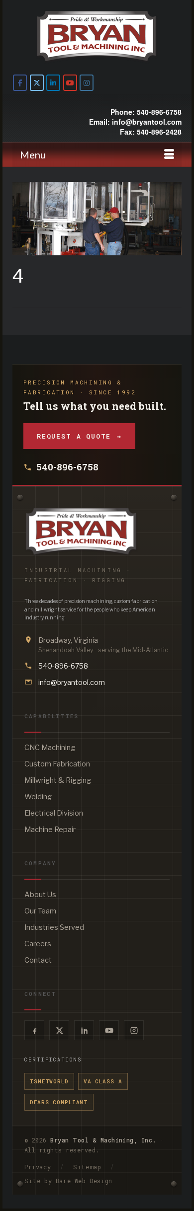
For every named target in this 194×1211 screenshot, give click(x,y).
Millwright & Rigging (57, 780)
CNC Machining (49, 747)
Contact (38, 960)
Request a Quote (79, 436)
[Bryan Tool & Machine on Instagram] (87, 83)
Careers (37, 943)
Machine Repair (50, 829)
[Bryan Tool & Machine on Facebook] (20, 83)
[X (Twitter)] (59, 1030)
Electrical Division (53, 813)
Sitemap (87, 1167)
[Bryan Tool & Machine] (97, 36)
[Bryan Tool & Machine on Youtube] (70, 83)
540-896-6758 (67, 467)
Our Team (40, 911)
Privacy (37, 1167)
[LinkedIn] (84, 1030)
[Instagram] (134, 1030)
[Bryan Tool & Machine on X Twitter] (37, 83)
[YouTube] (109, 1030)
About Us (40, 894)
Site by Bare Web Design (68, 1181)
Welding (38, 796)
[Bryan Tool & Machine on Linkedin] (53, 83)
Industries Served (54, 927)
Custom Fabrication (57, 763)
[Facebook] (34, 1030)
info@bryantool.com (71, 682)
